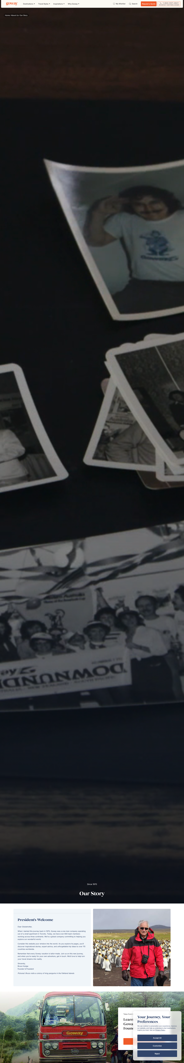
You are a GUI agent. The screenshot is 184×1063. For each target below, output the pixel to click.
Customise (157, 1046)
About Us (15, 15)
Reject (157, 1054)
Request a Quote (148, 4)
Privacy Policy (160, 1030)
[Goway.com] (12, 3)
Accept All (157, 1038)
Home (7, 15)
